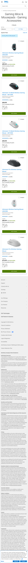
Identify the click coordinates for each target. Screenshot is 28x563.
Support (3, 283)
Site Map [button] (3, 289)
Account (3, 280)
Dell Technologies (5, 313)
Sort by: (2, 27)
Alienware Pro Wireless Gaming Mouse (11, 170)
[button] (22, 2)
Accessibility (4, 341)
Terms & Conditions (5, 325)
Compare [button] (22, 41)
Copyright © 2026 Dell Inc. (7, 322)
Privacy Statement (5, 328)
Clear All (25, 32)
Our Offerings (4, 298)
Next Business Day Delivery (6, 505)
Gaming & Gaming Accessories (9, 10)
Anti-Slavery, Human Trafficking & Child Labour (12, 345)
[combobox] (14, 6)
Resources (3, 308)
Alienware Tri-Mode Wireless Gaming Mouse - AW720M (13, 93)
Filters (21, 29)
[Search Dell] (25, 6)
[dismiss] (17, 35)
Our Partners (4, 304)
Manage (2, 561)
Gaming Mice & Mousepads (8, 35)
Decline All (16, 561)
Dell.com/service (14, 425)
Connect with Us (5, 286)
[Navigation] (2, 2)
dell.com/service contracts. (16, 485)
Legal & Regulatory (5, 338)
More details (24, 399)
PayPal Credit (13, 515)
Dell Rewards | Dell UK (9, 381)
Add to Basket (14, 75)
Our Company (4, 301)
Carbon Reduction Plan (6, 348)
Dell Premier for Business (7, 316)
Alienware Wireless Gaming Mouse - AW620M (13, 54)
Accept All (23, 561)
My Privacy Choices (6, 332)
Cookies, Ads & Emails (6, 335)
